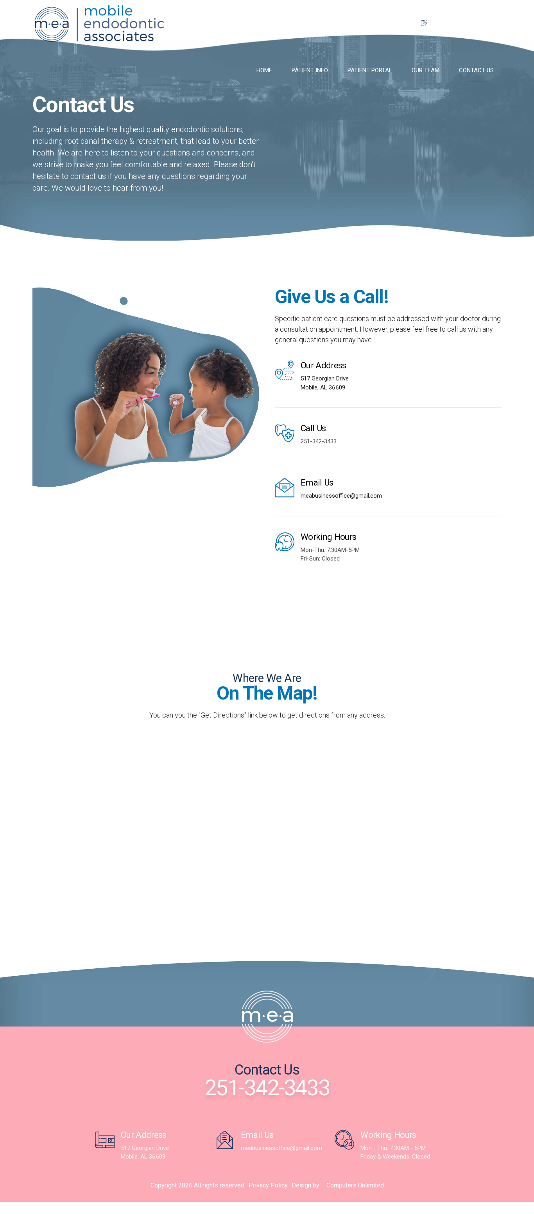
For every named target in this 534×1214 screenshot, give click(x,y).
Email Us (317, 482)
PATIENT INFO (310, 70)
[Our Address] (284, 370)
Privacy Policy (268, 1185)
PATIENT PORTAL (370, 70)
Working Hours (328, 537)
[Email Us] (284, 487)
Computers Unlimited (355, 1185)
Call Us (313, 428)
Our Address (323, 365)
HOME (264, 70)
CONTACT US (476, 70)
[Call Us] (284, 433)
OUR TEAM (425, 70)
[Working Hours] (284, 542)
